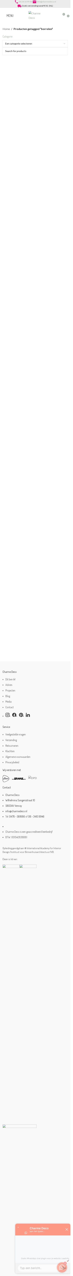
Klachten (10, 751)
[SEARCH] (64, 51)
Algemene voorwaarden (17, 756)
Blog (7, 696)
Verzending (11, 740)
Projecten (10, 690)
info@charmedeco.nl (46, 1)
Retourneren (11, 745)
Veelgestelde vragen (15, 734)
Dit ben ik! (10, 679)
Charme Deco (12, 795)
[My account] (56, 15)
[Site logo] (35, 15)
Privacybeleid (12, 762)
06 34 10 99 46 (25, 1)
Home (6, 28)
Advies (8, 684)
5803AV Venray (13, 805)
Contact (9, 707)
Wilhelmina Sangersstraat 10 (20, 800)
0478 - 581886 (17, 816)
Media (8, 701)
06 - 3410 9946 (36, 816)
